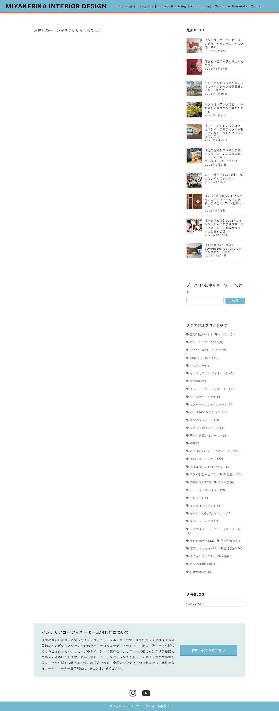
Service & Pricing (171, 6)
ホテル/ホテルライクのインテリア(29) (216, 451)
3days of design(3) (205, 357)
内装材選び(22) (200, 482)
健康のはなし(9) (201, 571)
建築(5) (227, 556)
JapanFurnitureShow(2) (208, 350)
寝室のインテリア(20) (205, 420)
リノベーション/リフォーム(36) (212, 404)
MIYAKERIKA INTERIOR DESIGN (56, 6)
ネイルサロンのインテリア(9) (210, 466)
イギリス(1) (227, 334)
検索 (235, 300)
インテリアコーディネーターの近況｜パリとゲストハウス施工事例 (224, 43)
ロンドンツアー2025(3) (207, 342)
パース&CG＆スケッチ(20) (208, 412)
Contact (257, 6)
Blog (207, 6)
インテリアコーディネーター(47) (213, 388)
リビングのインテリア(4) (207, 427)
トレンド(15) (199, 497)
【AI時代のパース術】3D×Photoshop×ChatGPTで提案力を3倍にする (224, 248)
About (195, 6)
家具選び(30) (233, 474)
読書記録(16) (233, 548)
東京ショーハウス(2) (204, 521)
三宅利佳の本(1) (201, 334)
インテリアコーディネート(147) (212, 373)
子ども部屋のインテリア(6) (209, 435)
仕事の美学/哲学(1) (203, 563)
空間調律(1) (198, 381)
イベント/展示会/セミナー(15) (211, 513)
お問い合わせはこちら (209, 650)
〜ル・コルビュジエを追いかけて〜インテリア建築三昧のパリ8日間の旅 (224, 86)
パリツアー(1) (199, 365)
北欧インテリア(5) (203, 556)
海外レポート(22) (202, 540)
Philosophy (126, 6)
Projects (147, 6)
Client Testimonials (231, 6)
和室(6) (195, 443)
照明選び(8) (226, 482)
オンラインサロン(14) (205, 505)
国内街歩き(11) (231, 540)
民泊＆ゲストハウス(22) (206, 458)
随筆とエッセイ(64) (204, 548)
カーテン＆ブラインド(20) (208, 490)
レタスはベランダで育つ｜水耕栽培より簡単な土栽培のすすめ (224, 108)
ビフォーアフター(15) (205, 396)
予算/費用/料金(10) (203, 474)
